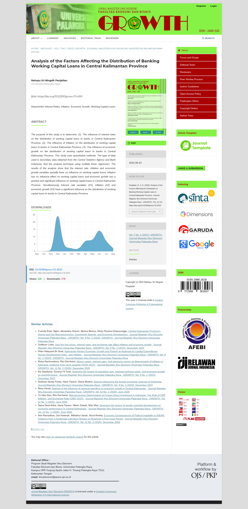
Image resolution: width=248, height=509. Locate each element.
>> (42, 429)
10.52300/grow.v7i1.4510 (48, 269)
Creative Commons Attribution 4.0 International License (144, 304)
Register (201, 6)
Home (34, 48)
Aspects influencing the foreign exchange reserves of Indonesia (128, 381)
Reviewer (112, 38)
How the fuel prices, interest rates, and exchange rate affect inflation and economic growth (103, 344)
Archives (70, 38)
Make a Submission (190, 168)
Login (213, 6)
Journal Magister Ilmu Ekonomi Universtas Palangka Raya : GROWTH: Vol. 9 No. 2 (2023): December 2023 (95, 385)
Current (53, 38)
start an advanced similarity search (64, 436)
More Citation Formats (143, 211)
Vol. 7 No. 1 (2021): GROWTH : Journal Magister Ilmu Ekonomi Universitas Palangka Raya (108, 48)
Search (209, 38)
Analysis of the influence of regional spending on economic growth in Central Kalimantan (99, 388)
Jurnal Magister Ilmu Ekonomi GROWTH (52, 491)
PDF (133, 143)
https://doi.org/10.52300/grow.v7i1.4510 (59, 96)
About (35, 38)
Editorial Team (91, 38)
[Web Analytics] (181, 425)
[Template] (196, 152)
